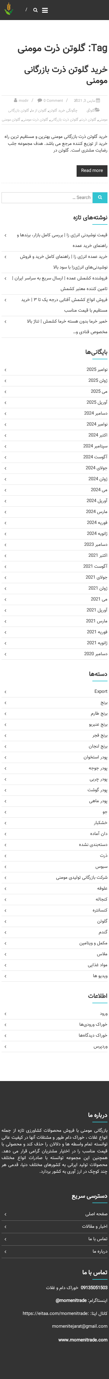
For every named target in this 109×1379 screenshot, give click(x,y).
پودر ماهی (98, 801)
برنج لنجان (98, 746)
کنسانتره (100, 910)
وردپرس (100, 1046)
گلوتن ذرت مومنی (35, 119)
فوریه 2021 (97, 632)
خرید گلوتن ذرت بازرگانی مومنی (65, 75)
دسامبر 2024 (95, 413)
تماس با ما (97, 1239)
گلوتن (91, 110)
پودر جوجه (98, 768)
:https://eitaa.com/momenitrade (56, 1313)
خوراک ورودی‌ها (93, 1024)
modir (23, 101)
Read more (92, 170)
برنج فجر (99, 735)
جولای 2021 (96, 577)
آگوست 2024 (95, 457)
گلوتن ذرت (88, 119)
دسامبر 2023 (95, 544)
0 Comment (53, 101)
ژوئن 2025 (97, 380)
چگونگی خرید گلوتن (63, 110)
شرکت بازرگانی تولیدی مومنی (81, 877)
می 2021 (99, 599)
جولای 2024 (96, 468)
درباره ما (100, 1251)
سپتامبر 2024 (95, 446)
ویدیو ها (100, 976)
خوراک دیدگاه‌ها (93, 1035)
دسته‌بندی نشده (93, 844)
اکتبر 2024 (97, 435)
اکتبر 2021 (97, 555)
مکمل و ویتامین (93, 943)
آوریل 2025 (97, 402)
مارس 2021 (96, 621)
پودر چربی (98, 779)
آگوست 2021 (95, 566)
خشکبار (100, 823)
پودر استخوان (95, 757)
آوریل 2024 (97, 501)
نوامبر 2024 (97, 424)
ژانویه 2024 (97, 533)
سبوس (101, 866)
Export (100, 691)
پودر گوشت (97, 790)
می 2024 (99, 490)
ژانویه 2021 (97, 643)
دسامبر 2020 (95, 654)
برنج (104, 702)
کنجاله (101, 899)
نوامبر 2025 (97, 369)
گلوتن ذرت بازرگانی (64, 119)
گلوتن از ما (39, 110)
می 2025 (99, 391)
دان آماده (98, 833)
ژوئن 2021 (97, 588)
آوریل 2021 (97, 610)
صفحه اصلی (96, 1214)
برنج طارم (99, 713)
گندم (103, 932)
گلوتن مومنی (11, 119)
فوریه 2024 (97, 522)
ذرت (103, 855)
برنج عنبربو (98, 724)
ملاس (102, 954)
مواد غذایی (97, 965)
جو (105, 812)
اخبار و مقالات (94, 1226)
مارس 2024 (96, 511)
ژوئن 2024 (97, 479)
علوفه (102, 888)
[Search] (100, 197)
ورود (103, 1013)
